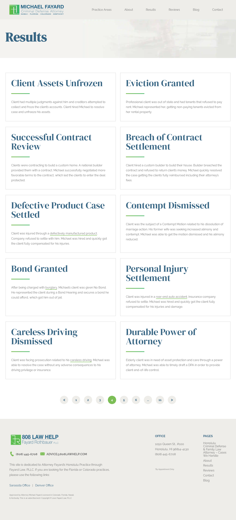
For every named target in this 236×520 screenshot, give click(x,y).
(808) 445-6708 (26, 454)
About (128, 9)
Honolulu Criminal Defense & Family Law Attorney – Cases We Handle (214, 449)
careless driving (81, 360)
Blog (196, 9)
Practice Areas (102, 9)
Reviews (174, 9)
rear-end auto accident (171, 296)
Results (151, 9)
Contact (217, 9)
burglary (51, 287)
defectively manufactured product (73, 233)
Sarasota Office (19, 485)
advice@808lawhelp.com (66, 454)
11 (160, 400)
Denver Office (44, 485)
